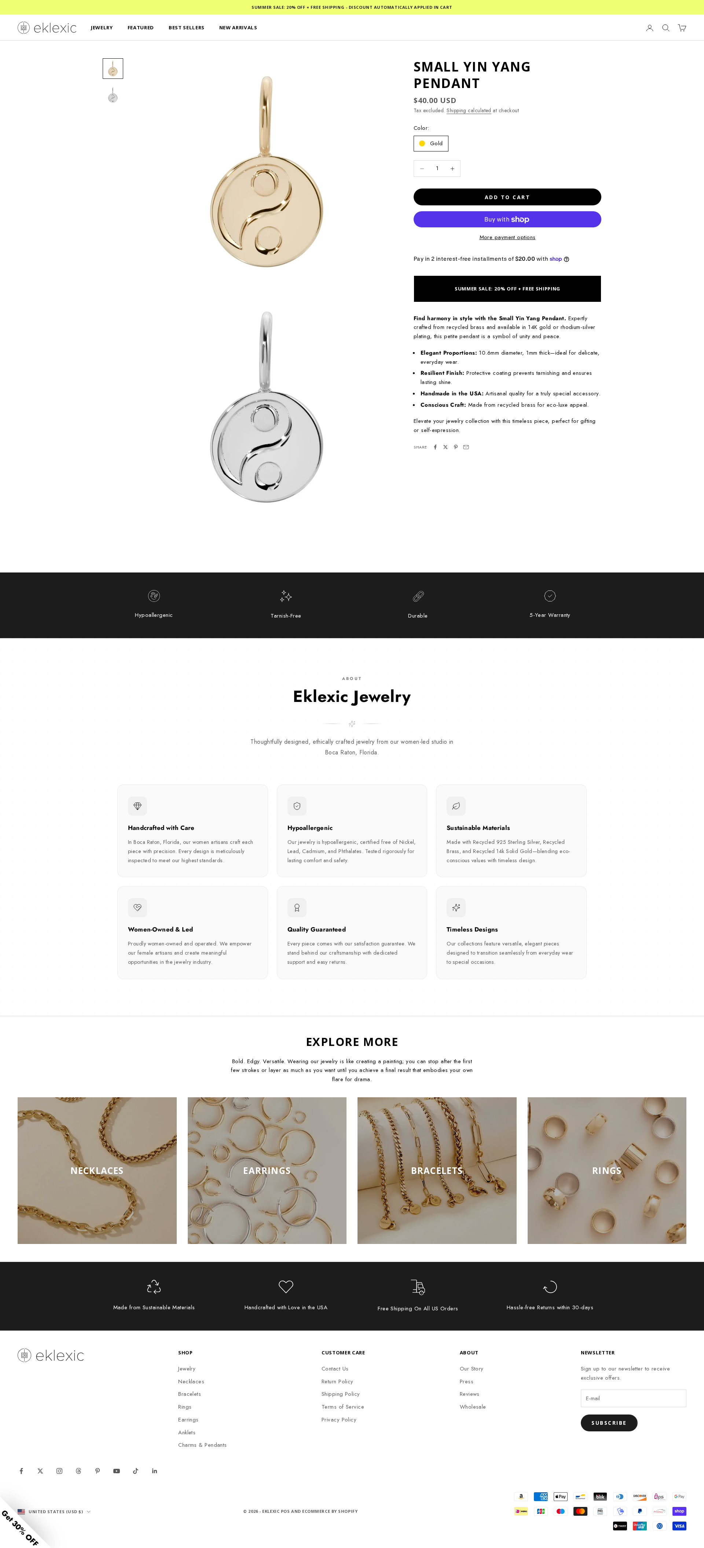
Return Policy (337, 1381)
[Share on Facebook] (435, 447)
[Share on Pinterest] (456, 447)
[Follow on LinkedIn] (154, 1471)
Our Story (472, 1369)
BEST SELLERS (187, 27)
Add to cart (508, 197)
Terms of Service (343, 1407)
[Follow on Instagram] (59, 1471)
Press (466, 1381)
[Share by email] (466, 447)
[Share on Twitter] (445, 447)
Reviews (470, 1394)
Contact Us (335, 1369)
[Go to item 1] (113, 68)
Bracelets (189, 1394)
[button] (25, 1522)
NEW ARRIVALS (238, 27)
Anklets (186, 1432)
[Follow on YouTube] (116, 1471)
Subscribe (609, 1422)
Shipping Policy (341, 1394)
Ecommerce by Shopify (330, 1511)
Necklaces (191, 1381)
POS (285, 1511)
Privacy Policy (339, 1420)
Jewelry (186, 1369)
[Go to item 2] (113, 95)
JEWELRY (102, 27)
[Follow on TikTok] (135, 1471)
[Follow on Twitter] (40, 1471)
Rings (184, 1407)
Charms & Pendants (202, 1445)
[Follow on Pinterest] (97, 1471)
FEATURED (141, 27)
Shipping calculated (469, 110)
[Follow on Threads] (78, 1471)
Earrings (188, 1420)
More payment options (508, 238)
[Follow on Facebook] (21, 1471)
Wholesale (473, 1407)
